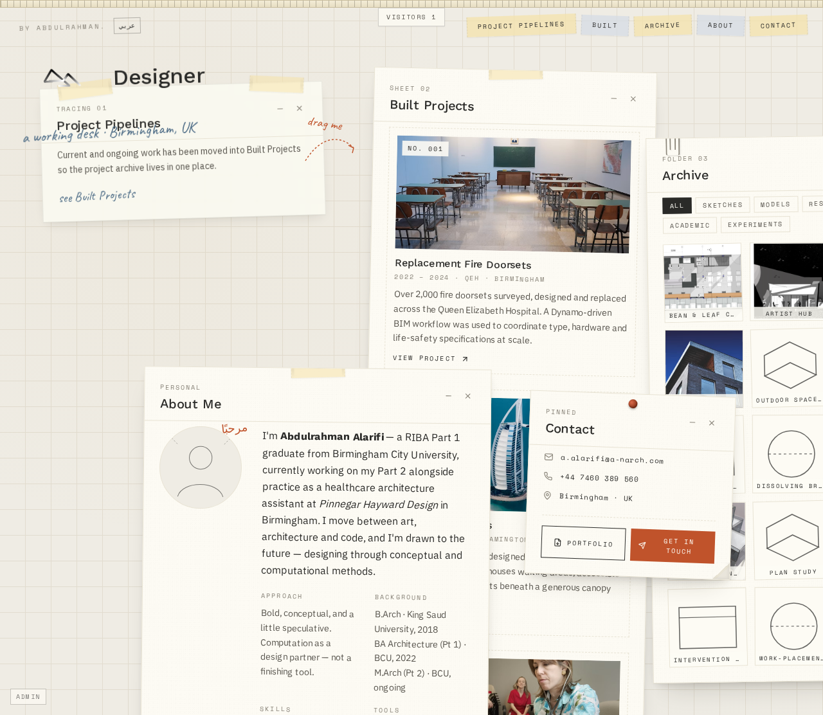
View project (425, 358)
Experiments (755, 224)
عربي (127, 26)
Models (776, 204)
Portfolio (590, 543)
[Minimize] (280, 108)
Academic (690, 226)
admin (28, 696)
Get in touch (679, 546)
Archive (663, 25)
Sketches (723, 205)
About (721, 25)
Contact (779, 25)
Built (605, 25)
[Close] (299, 108)
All (677, 205)
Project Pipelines (521, 25)
